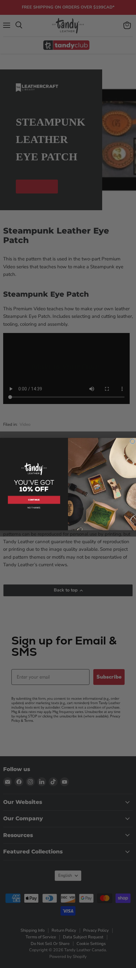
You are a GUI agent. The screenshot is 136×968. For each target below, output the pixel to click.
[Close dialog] (132, 441)
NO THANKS (34, 507)
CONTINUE (34, 499)
